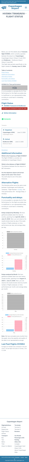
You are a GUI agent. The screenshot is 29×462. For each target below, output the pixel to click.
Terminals (18, 425)
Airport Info (18, 448)
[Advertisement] (14, 34)
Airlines (4, 433)
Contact (22, 457)
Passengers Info (19, 437)
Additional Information (8, 74)
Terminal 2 (18, 427)
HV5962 (19, 189)
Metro (3, 442)
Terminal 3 (18, 429)
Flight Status (5, 72)
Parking (17, 440)
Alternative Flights (7, 76)
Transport (5, 435)
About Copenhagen (20, 450)
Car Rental (18, 435)
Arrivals (4, 427)
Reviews (17, 431)
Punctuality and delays (8, 78)
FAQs (16, 452)
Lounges (17, 444)
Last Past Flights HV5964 (9, 80)
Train (3, 444)
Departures (5, 429)
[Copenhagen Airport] (3, 7)
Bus (3, 437)
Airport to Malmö (7, 446)
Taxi (3, 440)
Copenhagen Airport (15, 7)
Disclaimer (17, 457)
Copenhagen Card (20, 446)
